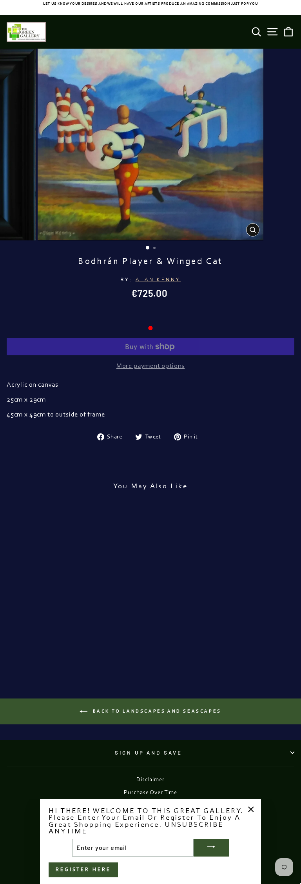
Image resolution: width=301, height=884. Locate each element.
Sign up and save (149, 752)
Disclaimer (150, 780)
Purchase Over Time (150, 793)
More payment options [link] (150, 366)
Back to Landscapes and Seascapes (156, 711)
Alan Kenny (158, 279)
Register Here (83, 869)
